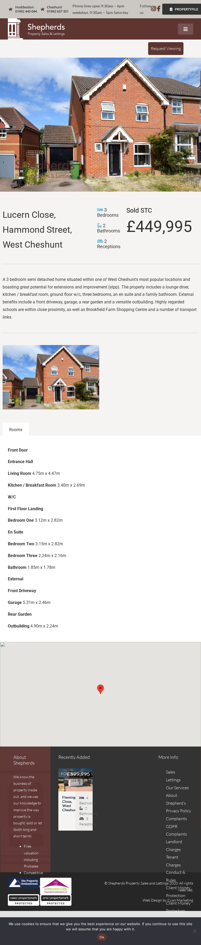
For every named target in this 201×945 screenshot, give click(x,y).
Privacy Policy (178, 810)
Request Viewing (166, 48)
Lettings (173, 779)
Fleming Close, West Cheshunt (70, 803)
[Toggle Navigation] (185, 29)
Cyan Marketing (180, 900)
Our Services (177, 787)
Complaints (176, 818)
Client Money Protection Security (178, 910)
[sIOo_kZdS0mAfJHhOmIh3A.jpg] (100, 125)
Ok (101, 937)
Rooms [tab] (15, 429)
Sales (170, 772)
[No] (194, 931)
